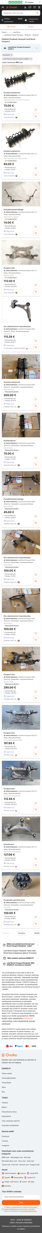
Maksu (4, 1107)
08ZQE (16, 217)
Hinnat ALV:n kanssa (33, 20)
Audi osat (27, 1157)
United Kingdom (10, 1173)
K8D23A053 (8, 623)
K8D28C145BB (17, 740)
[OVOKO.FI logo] (11, 7)
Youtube (5, 1141)
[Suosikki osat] (34, 7)
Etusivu (4, 32)
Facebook (5, 1136)
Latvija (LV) (31, 1177)
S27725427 (7, 796)
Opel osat (30, 1161)
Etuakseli (28, 35)
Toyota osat (6, 1165)
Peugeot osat (34, 1165)
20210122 (26, 100)
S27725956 (8, 740)
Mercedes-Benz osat (9, 1161)
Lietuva (23, 1173)
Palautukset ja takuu (9, 1112)
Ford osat (15, 1165)
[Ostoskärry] (39, 7)
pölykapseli (28, 1018)
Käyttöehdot (6, 1116)
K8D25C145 (16, 796)
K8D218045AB (9, 158)
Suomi (24, 1182)
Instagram (5, 1145)
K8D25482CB (8, 506)
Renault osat (24, 1165)
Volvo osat (22, 1161)
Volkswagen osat (16, 1157)
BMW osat (6, 1157)
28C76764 (7, 907)
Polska (7, 1182)
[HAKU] (37, 13)
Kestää (36, 933)
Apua (4, 1087)
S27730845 (8, 851)
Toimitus (5, 1103)
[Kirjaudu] (25, 7)
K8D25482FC (8, 217)
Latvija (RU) (34, 1173)
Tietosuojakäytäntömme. (28, 1211)
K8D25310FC (8, 448)
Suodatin (13, 26)
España (7, 1177)
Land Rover (16, 32)
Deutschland (18, 1177)
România (8, 1186)
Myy (3, 1092)
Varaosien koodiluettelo (10, 1125)
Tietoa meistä (7, 1073)
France (15, 1182)
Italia (32, 1182)
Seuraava (21, 933)
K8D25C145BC (9, 275)
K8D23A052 (8, 334)
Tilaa (21, 1202)
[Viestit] (30, 7)
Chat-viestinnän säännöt (11, 1121)
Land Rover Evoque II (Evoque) (13, 35)
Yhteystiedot (6, 1083)
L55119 (24, 158)
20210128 (17, 158)
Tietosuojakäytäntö (9, 1078)
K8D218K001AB (9, 100)
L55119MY (18, 100)
